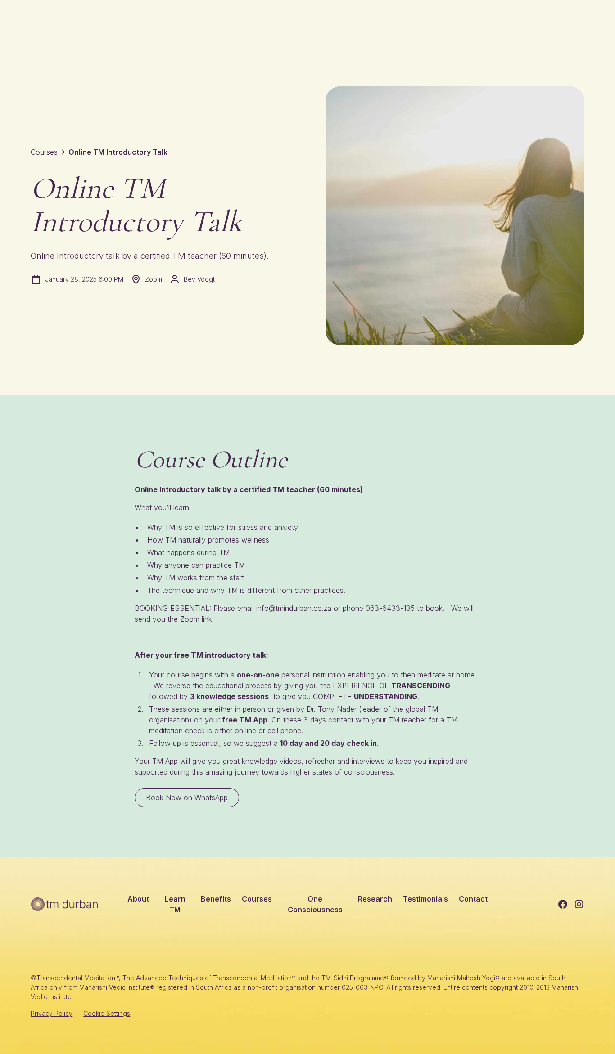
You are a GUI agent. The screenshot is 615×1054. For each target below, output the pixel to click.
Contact (473, 898)
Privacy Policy (51, 1013)
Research (375, 898)
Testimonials (425, 898)
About (138, 898)
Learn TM (175, 904)
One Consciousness (315, 904)
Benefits (216, 898)
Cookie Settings (106, 1013)
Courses (257, 898)
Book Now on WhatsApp (187, 797)
